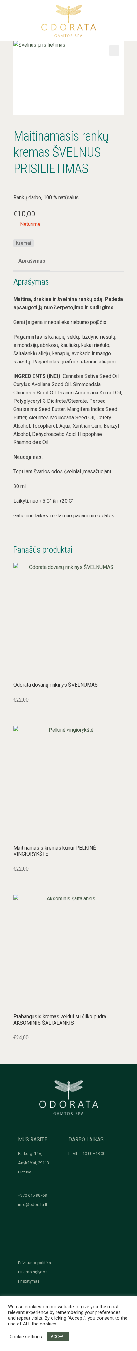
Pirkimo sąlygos (32, 1272)
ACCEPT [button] (58, 1336)
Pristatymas (29, 1281)
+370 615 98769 (32, 1195)
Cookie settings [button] (26, 1337)
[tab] (31, 262)
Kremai (23, 243)
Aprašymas (31, 261)
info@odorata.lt (32, 1204)
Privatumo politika (34, 1262)
